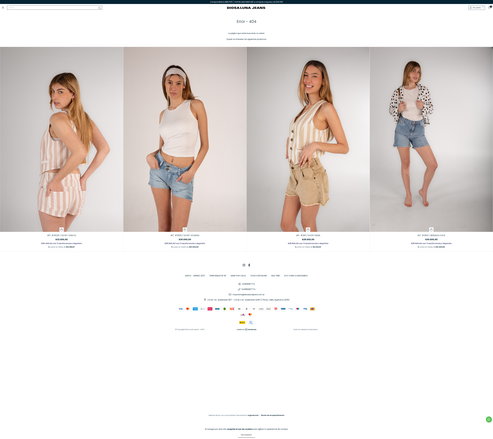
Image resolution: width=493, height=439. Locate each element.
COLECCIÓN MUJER (258, 275)
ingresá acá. (253, 415)
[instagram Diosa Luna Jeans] (243, 265)
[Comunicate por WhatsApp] (489, 419)
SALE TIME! (275, 275)
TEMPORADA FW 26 (217, 275)
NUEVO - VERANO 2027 (195, 275)
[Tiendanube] (246, 330)
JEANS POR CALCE (238, 275)
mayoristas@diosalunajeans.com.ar (248, 294)
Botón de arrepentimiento (272, 415)
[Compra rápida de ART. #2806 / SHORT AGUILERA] (185, 229)
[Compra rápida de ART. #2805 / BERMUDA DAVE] (431, 229)
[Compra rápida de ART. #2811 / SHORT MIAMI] (308, 229)
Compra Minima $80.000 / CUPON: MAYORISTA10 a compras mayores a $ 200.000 (246, 2)
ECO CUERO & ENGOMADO (296, 275)
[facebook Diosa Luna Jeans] (249, 265)
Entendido (246, 435)
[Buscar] (100, 8)
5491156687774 (248, 289)
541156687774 (248, 284)
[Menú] (4, 7)
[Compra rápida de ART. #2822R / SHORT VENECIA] (61, 229)
